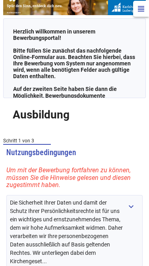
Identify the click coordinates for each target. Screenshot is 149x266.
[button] (131, 206)
